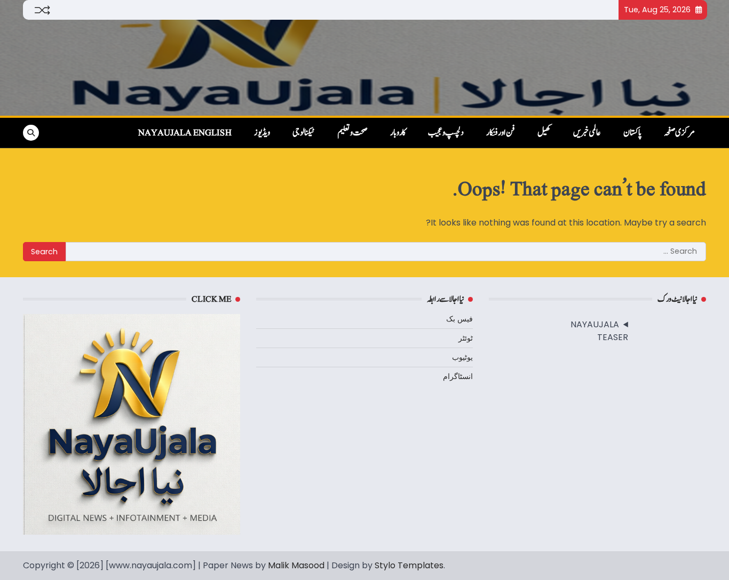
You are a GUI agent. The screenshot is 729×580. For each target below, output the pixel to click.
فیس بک (459, 318)
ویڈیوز (262, 132)
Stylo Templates (409, 565)
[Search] (31, 133)
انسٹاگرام (458, 376)
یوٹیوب (462, 357)
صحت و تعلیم (352, 132)
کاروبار (398, 132)
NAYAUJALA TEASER (599, 330)
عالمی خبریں (587, 132)
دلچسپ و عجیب (446, 132)
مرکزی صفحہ (679, 132)
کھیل (544, 132)
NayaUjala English (185, 132)
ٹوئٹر (465, 338)
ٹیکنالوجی (303, 132)
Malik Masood (296, 565)
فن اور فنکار (500, 132)
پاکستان (632, 132)
